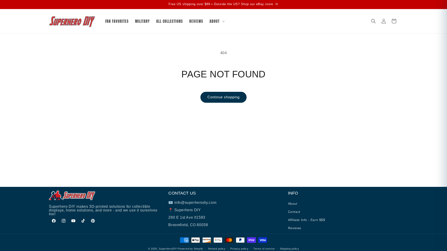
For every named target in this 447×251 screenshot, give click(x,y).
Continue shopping (223, 97)
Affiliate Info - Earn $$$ (306, 220)
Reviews (294, 228)
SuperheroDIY (168, 248)
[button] (216, 21)
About (292, 203)
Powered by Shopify (190, 248)
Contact (294, 212)
